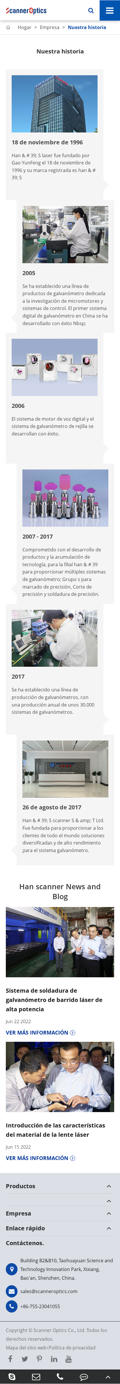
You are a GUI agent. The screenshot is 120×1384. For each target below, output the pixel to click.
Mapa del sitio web (26, 1347)
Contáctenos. (25, 1243)
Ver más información (38, 1032)
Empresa (49, 27)
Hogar (24, 27)
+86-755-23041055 (40, 1306)
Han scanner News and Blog (60, 891)
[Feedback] (84, 1376)
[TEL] (60, 1376)
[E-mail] (36, 1376)
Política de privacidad (72, 1347)
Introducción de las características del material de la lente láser (55, 1130)
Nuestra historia (87, 27)
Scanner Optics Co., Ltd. (59, 1330)
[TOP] (108, 1376)
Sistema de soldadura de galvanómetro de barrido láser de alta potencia (54, 1000)
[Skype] (12, 1376)
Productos (20, 1186)
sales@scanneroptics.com (48, 1291)
